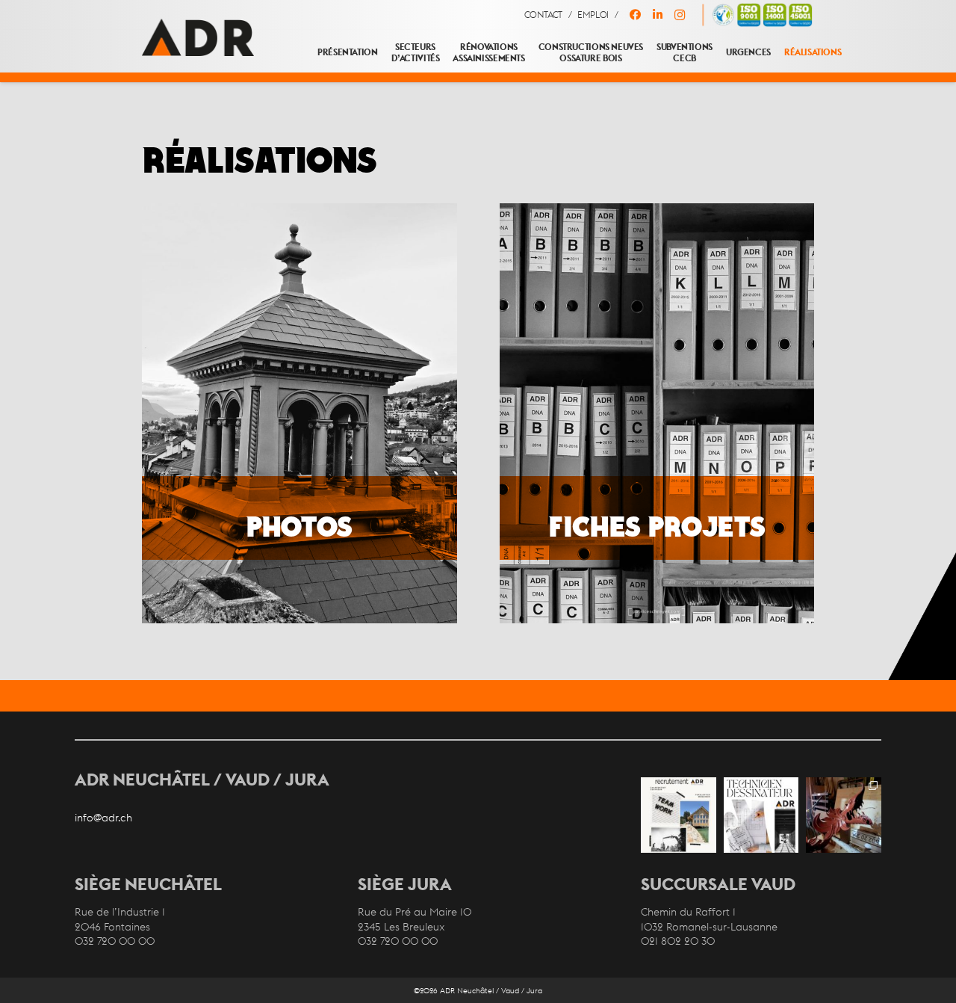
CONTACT (543, 15)
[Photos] (300, 413)
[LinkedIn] (657, 15)
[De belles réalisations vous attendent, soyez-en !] (678, 815)
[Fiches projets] (657, 413)
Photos (299, 526)
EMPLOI (593, 15)
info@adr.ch (103, 818)
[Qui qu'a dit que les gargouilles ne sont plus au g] (843, 815)
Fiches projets (657, 526)
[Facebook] (635, 15)
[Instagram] (679, 15)
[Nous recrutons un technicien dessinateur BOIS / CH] (761, 815)
